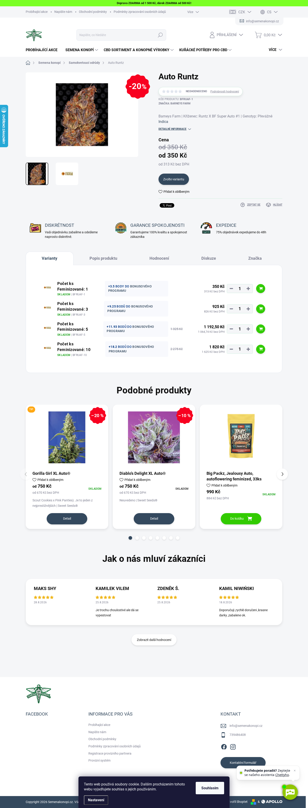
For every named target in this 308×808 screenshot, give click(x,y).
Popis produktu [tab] (103, 258)
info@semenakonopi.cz (246, 726)
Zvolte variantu (173, 179)
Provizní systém (99, 760)
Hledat (160, 35)
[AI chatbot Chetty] (290, 792)
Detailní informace (172, 129)
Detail (67, 518)
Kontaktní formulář (243, 762)
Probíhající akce (37, 12)
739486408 (238, 735)
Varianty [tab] (49, 258)
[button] (130, 537)
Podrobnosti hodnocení (224, 91)
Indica (163, 121)
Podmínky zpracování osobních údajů (140, 12)
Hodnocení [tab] (159, 258)
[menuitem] (43, 50)
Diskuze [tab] (208, 258)
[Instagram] (233, 746)
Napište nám (63, 12)
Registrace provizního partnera (109, 753)
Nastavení (96, 800)
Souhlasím (209, 788)
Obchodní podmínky (93, 12)
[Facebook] (224, 746)
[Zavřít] (295, 771)
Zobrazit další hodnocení (154, 640)
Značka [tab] (255, 258)
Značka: (175, 103)
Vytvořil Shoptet (236, 801)
